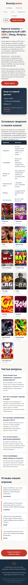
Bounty (14, 3)
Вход (6, 20)
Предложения (21, 12)
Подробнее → (8, 111)
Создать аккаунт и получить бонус (14, 553)
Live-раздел (14, 15)
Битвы (12, 12)
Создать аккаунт (17, 20)
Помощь (5, 12)
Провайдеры (9, 8)
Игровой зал (19, 8)
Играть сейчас (10, 83)
